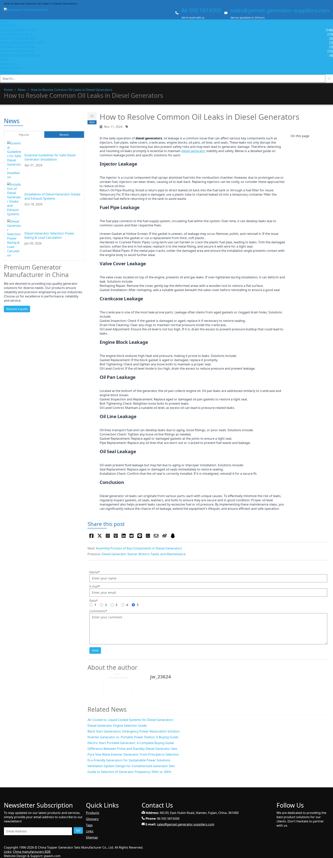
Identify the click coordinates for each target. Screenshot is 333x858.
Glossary (92, 819)
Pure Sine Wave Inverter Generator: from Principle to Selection (133, 754)
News (4, 60)
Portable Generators (17, 47)
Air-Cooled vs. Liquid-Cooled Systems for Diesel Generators (130, 720)
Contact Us (9, 72)
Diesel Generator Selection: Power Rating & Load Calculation (49, 235)
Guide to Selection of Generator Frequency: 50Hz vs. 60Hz (129, 772)
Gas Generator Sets (16, 34)
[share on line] (139, 535)
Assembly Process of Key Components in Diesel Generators (139, 548)
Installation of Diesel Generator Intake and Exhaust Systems (52, 196)
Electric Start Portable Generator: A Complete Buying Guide (130, 743)
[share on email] (156, 535)
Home (4, 21)
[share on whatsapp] (148, 535)
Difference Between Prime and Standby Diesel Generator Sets (132, 749)
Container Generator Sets (22, 43)
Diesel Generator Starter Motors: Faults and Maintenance (144, 554)
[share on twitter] (99, 535)
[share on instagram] (108, 535)
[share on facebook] (91, 535)
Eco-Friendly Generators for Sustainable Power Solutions (128, 760)
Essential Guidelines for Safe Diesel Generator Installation (50, 157)
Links (89, 831)
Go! (78, 830)
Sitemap (92, 837)
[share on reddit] (132, 535)
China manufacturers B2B (31, 852)
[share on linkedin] (124, 535)
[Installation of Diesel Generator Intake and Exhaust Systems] (14, 199)
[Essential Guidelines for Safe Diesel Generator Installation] (14, 160)
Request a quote (17, 309)
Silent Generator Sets (18, 38)
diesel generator (193, 151)
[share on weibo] (164, 535)
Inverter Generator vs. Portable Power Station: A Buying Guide (132, 737)
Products (8, 26)
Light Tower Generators (20, 55)
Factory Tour (11, 68)
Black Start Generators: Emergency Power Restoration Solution (133, 731)
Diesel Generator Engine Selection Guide (117, 725)
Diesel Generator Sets (18, 30)
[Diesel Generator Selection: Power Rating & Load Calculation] (14, 238)
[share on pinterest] (116, 535)
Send (95, 650)
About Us (8, 64)
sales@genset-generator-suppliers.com (279, 10)
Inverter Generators (17, 51)
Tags (89, 825)
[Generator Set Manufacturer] (28, 13)
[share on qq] (173, 535)
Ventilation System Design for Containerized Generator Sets (131, 766)
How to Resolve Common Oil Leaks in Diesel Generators (71, 90)
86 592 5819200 (201, 10)
